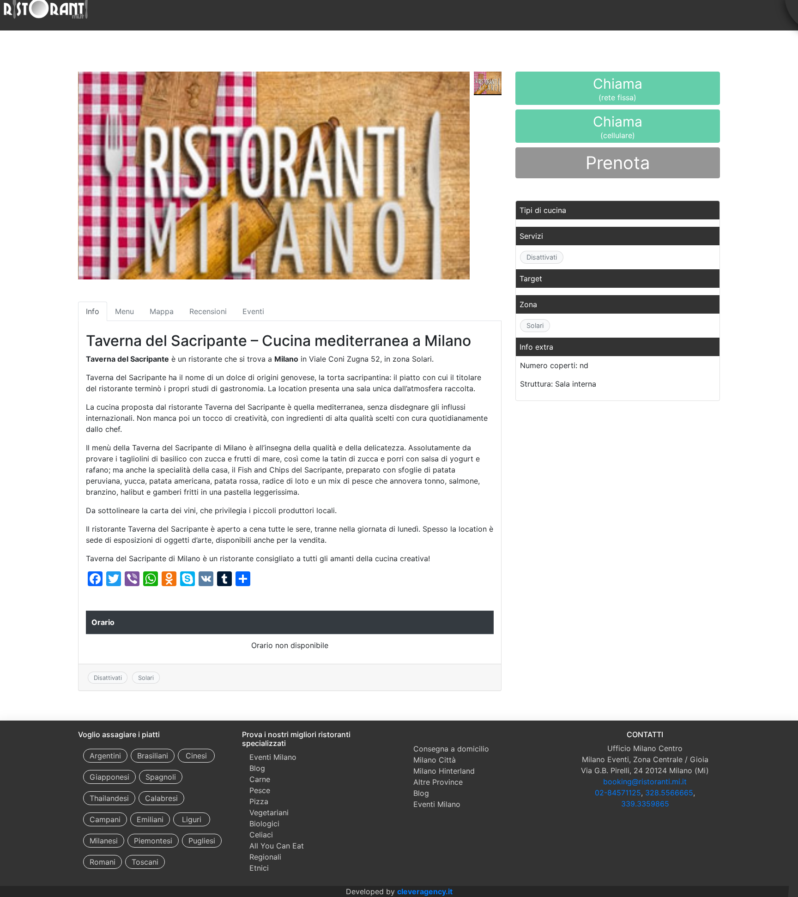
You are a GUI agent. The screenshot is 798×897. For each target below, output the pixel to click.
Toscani (145, 862)
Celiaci (261, 834)
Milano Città (434, 759)
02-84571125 (618, 792)
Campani (105, 819)
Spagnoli (160, 777)
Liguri (191, 819)
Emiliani (150, 819)
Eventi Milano (272, 757)
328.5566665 (669, 792)
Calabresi (161, 798)
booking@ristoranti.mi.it (645, 781)
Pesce (259, 790)
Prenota (618, 162)
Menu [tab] (124, 311)
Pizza (258, 801)
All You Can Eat (276, 845)
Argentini (105, 755)
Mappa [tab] (162, 311)
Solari (146, 677)
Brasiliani (152, 755)
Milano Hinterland (444, 771)
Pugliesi (201, 840)
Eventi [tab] (253, 311)
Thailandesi (109, 798)
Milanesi (104, 840)
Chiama (617, 90)
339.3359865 (645, 803)
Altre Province (438, 782)
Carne (259, 779)
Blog (257, 768)
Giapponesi (109, 777)
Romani (102, 862)
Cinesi (196, 755)
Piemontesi (153, 840)
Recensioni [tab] (208, 311)
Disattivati (108, 677)
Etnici (259, 868)
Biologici (264, 823)
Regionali (265, 856)
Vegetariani (269, 812)
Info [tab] (92, 311)
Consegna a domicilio (451, 748)
